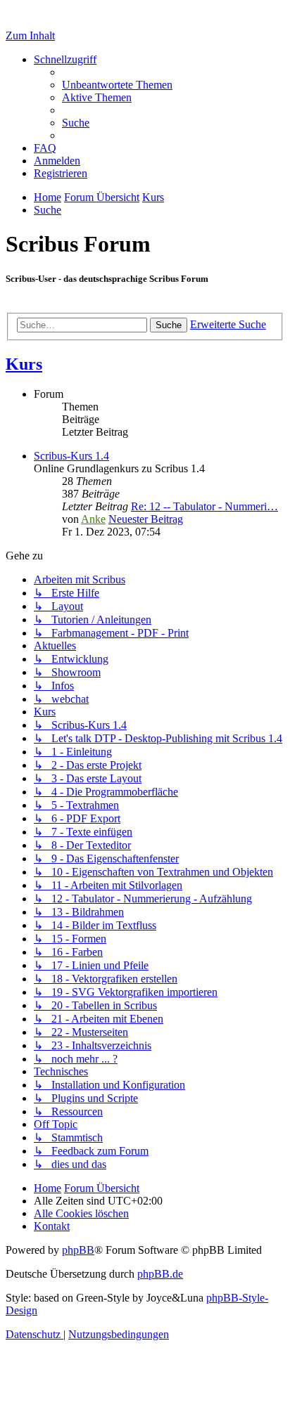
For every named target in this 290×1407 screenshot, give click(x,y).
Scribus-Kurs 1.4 (71, 456)
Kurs (24, 364)
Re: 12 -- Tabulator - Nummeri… (204, 506)
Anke (93, 519)
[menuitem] (117, 85)
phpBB (78, 1250)
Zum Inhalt (30, 35)
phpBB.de (160, 1274)
